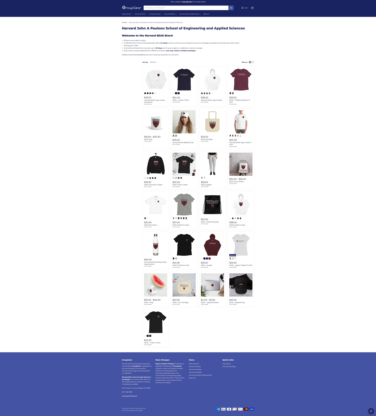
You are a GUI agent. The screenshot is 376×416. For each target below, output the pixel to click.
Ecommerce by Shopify (135, 410)
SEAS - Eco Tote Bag (180, 302)
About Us (206, 14)
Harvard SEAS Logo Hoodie (211, 100)
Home (124, 22)
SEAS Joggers (206, 185)
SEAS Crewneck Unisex (153, 185)
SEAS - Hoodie (206, 265)
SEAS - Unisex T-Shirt (181, 100)
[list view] (252, 62)
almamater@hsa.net (129, 396)
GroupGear (227, 364)
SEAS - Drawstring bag (209, 222)
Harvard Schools (140, 14)
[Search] (231, 8)
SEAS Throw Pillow (236, 182)
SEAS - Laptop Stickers (210, 302)
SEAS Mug (148, 139)
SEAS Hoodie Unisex (237, 225)
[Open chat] (371, 411)
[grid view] (250, 62)
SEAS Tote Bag (206, 139)
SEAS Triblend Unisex (181, 225)
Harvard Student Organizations (189, 14)
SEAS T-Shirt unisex (180, 185)
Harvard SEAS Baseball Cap (183, 142)
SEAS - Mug (148, 302)
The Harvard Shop (229, 366)
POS (123, 410)
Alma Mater (148, 104)
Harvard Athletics (169, 14)
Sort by (145, 62)
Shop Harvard (126, 14)
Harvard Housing (154, 14)
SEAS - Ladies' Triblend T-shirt (240, 265)
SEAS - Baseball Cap (237, 302)
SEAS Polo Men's (150, 225)
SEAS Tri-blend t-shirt (181, 265)
